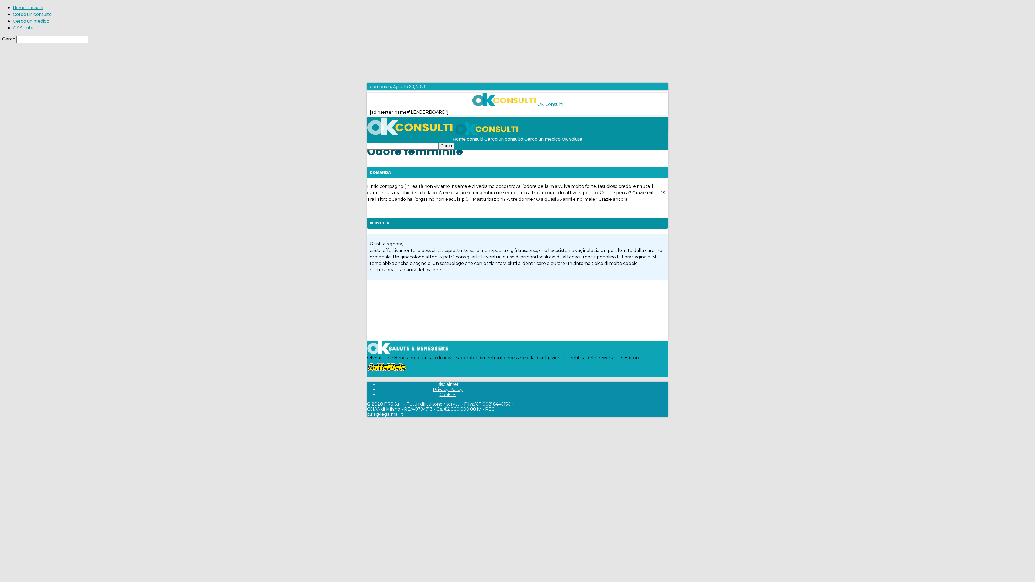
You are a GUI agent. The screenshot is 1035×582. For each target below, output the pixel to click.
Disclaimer (448, 384)
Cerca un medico (31, 21)
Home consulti (28, 8)
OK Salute (23, 28)
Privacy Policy (448, 389)
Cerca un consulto (32, 14)
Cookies (448, 394)
